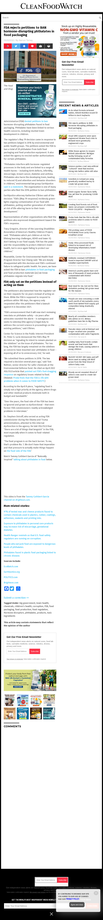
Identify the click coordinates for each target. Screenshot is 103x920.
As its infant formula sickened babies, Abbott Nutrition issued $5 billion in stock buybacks (83, 112)
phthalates (30, 612)
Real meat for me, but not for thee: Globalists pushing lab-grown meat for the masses (83, 288)
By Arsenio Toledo (84, 187)
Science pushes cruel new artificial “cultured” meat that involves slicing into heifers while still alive (83, 168)
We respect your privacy (38, 892)
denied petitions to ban (36, 121)
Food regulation (40, 609)
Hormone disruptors (14, 612)
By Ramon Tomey (83, 131)
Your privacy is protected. (15, 659)
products (41, 612)
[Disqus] (30, 763)
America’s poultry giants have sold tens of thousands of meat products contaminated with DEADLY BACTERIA (83, 274)
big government (27, 603)
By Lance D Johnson (84, 352)
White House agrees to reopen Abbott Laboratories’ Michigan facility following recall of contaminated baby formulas (81, 155)
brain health (42, 603)
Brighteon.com (11, 582)
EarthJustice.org (12, 572)
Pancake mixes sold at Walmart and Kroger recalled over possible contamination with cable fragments (83, 331)
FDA (46, 606)
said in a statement (13, 187)
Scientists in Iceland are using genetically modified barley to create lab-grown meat (81, 181)
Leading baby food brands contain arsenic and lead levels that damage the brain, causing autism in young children (83, 345)
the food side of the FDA (19, 451)
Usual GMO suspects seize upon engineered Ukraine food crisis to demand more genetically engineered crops (82, 139)
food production (23, 609)
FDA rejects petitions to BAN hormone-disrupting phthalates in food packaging (83, 125)
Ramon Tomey (26, 40)
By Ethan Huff (82, 118)
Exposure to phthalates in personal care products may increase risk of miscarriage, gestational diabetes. (28, 526)
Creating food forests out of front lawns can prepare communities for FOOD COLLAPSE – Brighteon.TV (83, 207)
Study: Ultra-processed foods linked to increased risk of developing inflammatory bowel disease (82, 246)
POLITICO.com (11, 577)
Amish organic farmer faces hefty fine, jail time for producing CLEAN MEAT (83, 194)
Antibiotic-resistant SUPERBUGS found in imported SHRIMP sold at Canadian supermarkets (83, 260)
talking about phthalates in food (30, 459)
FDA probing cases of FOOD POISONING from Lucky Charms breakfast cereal (82, 232)
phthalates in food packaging (40, 269)
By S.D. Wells (82, 367)
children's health (23, 606)
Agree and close (77, 905)
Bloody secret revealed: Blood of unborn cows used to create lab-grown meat (82, 374)
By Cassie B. (82, 337)
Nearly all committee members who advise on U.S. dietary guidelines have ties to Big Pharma (83, 318)
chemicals (9, 606)
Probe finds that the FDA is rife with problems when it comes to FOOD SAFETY (83, 219)
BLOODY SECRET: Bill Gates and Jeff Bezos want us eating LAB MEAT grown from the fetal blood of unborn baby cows (83, 361)
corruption (38, 606)
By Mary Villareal (83, 161)
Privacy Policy (72, 899)
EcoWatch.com (11, 566)
